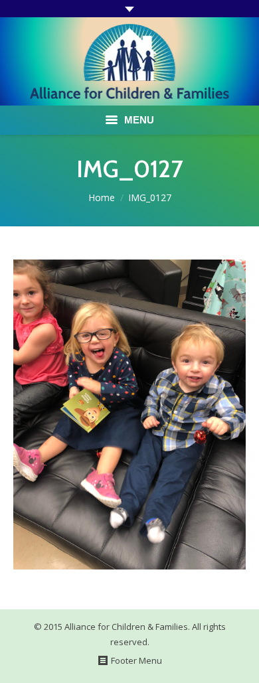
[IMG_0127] (129, 414)
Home (101, 197)
